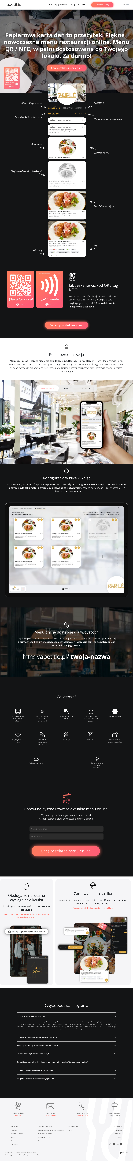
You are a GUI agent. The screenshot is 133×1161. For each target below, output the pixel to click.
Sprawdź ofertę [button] (102, 5)
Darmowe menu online (45, 1126)
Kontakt (81, 5)
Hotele (13, 1137)
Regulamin (40, 1155)
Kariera (120, 1137)
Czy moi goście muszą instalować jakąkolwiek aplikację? (37, 1037)
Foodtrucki (14, 1130)
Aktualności (118, 1130)
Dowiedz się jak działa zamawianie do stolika (92, 908)
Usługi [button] (72, 5)
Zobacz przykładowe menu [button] (66, 325)
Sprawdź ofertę (73, 1126)
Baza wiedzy (118, 1126)
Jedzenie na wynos (44, 1137)
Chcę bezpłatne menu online (66, 851)
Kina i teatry (14, 1144)
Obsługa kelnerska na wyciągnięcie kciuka (51, 1130)
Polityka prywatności (11, 1155)
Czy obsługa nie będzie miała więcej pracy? (33, 1054)
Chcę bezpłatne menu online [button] (66, 67)
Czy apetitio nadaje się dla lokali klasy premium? (35, 1070)
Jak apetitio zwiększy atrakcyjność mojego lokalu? (35, 1079)
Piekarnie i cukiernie (17, 1134)
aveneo (17, 1152)
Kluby (12, 1141)
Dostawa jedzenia (43, 1141)
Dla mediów (118, 1134)
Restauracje (14, 1126)
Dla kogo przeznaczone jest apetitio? (31, 1016)
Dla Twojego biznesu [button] (58, 5)
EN (128, 5)
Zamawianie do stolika (45, 1134)
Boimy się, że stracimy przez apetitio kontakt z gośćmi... (38, 1045)
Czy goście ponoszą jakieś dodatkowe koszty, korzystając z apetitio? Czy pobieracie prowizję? (52, 1062)
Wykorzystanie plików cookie (27, 1155)
